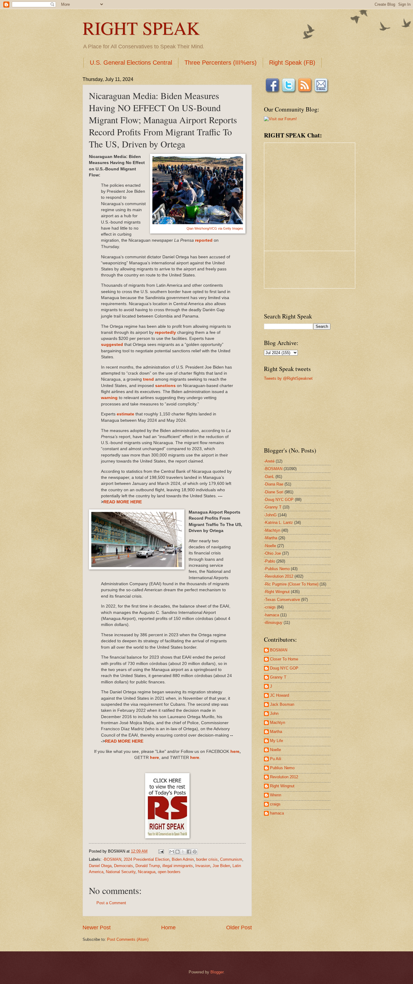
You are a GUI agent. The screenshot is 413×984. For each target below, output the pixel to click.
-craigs (270, 607)
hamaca (277, 813)
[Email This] (172, 852)
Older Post (239, 927)
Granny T (278, 677)
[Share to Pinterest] (195, 852)
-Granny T (272, 507)
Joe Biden (221, 865)
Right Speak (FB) (292, 62)
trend (149, 379)
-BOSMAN (112, 859)
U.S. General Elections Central (131, 62)
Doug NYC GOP (284, 668)
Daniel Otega (100, 865)
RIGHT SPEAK (141, 28)
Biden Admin (183, 859)
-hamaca (271, 615)
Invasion (202, 865)
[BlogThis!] (177, 852)
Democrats (123, 865)
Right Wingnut (282, 786)
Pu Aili (275, 759)
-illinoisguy (273, 622)
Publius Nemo (282, 768)
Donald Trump (147, 865)
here (234, 751)
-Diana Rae (273, 484)
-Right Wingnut (277, 591)
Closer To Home (284, 659)
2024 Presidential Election (146, 859)
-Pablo (269, 561)
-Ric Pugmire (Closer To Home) (291, 584)
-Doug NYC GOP (279, 499)
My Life (276, 740)
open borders (169, 871)
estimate (125, 414)
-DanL (269, 476)
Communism (231, 859)
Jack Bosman (282, 704)
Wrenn (275, 795)
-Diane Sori (273, 492)
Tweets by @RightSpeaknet (288, 378)
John (274, 713)
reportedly (165, 332)
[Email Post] (161, 851)
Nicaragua (146, 871)
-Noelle (270, 546)
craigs (275, 804)
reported (204, 240)
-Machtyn (272, 530)
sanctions (165, 385)
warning (109, 397)
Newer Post (97, 927)
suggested (112, 344)
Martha (276, 731)
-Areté (269, 461)
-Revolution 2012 (278, 576)
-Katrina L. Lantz (278, 522)
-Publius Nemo (277, 568)
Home (168, 927)
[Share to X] (183, 852)
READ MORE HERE (122, 502)
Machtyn (277, 722)
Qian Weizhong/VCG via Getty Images (215, 228)
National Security (120, 871)
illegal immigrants (177, 865)
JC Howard (279, 695)
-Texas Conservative (282, 599)
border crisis (207, 859)
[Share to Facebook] (189, 852)
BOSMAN (278, 650)
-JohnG (270, 515)
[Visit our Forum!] (280, 119)
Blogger (216, 972)
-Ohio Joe (272, 553)
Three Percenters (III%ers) (220, 62)
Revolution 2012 (284, 777)
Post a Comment (111, 903)
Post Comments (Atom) (127, 939)
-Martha (270, 538)
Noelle (275, 749)
